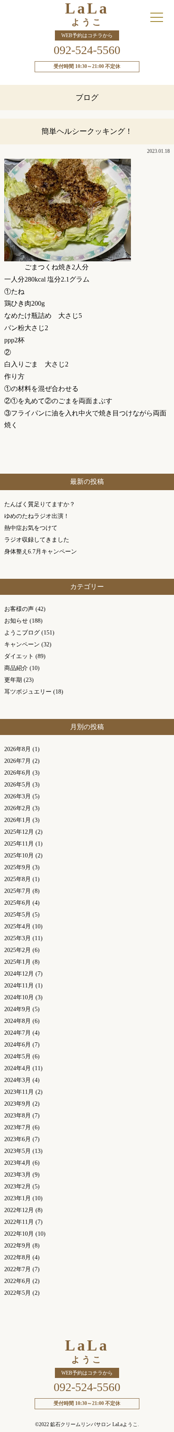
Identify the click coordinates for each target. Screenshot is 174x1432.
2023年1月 (17, 1198)
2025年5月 (17, 914)
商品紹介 (16, 668)
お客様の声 (19, 609)
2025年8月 (17, 879)
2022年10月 (19, 1234)
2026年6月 (17, 773)
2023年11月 (19, 1092)
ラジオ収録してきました (36, 540)
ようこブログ (22, 632)
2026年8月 (17, 749)
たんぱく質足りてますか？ (39, 504)
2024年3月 (17, 1080)
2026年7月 (17, 761)
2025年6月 (17, 903)
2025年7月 (17, 891)
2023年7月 (17, 1127)
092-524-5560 (87, 50)
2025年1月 (17, 962)
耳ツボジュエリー (28, 692)
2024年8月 (17, 1021)
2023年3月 (17, 1175)
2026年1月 (17, 820)
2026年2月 (17, 808)
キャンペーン (22, 644)
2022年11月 (19, 1222)
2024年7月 (17, 1033)
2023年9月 (17, 1104)
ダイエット (19, 656)
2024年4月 (17, 1068)
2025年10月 (19, 855)
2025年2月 (17, 950)
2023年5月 (17, 1151)
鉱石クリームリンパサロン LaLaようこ (94, 1424)
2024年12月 (19, 974)
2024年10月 (19, 997)
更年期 (13, 680)
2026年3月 (17, 796)
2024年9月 (17, 1009)
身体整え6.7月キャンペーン (40, 551)
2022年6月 (17, 1281)
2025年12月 (19, 832)
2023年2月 (17, 1186)
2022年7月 (17, 1269)
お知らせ (16, 621)
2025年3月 (17, 938)
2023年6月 (17, 1139)
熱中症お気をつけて (30, 528)
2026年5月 (17, 784)
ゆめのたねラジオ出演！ (36, 516)
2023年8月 (17, 1115)
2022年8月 (17, 1257)
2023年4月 (17, 1163)
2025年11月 (19, 844)
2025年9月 (17, 867)
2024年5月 (17, 1056)
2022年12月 (19, 1210)
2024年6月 (17, 1044)
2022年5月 (17, 1293)
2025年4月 (17, 926)
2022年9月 (17, 1245)
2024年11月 (19, 985)
